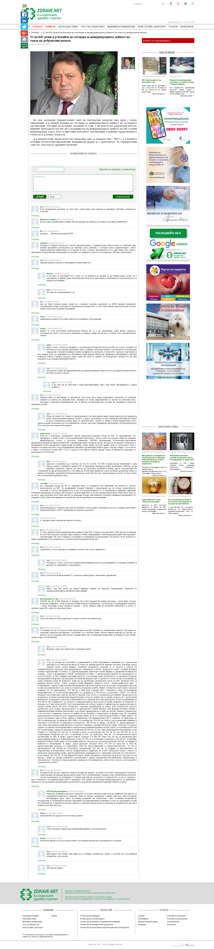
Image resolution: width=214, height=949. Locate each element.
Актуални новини (30, 916)
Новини (37, 26)
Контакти (187, 26)
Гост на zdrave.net (93, 26)
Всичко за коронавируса (156, 40)
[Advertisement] (141, 13)
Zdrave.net (92, 944)
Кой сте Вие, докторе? (152, 26)
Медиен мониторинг (148, 921)
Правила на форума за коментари (117, 169)
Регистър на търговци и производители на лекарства (104, 927)
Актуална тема (68, 26)
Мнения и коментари (121, 26)
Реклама (142, 924)
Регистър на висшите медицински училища (100, 921)
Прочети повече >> (160, 94)
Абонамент (143, 918)
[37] (24, 47)
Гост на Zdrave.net (31, 924)
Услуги (173, 26)
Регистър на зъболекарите (92, 918)
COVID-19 (50, 26)
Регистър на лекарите (90, 916)
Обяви (54, 916)
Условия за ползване (176, 916)
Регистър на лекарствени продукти (96, 924)
